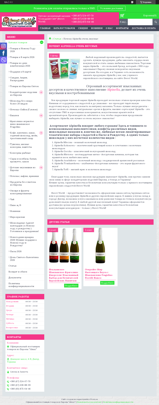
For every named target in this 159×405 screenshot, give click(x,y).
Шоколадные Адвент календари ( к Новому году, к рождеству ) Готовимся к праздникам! (24, 227)
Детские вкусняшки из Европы (22, 169)
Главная (45, 28)
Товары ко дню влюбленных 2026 (20, 64)
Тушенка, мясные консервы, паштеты (21, 145)
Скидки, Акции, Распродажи (19, 79)
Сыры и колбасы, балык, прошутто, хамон (23, 160)
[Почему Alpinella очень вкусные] (64, 68)
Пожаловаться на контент (89, 402)
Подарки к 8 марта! (20, 71)
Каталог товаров (64, 28)
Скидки (83, 28)
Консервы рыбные (20, 152)
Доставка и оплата (144, 28)
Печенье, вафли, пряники (24, 176)
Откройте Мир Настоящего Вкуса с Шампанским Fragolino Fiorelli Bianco (98, 273)
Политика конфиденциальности (21, 285)
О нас (109, 28)
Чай (12, 199)
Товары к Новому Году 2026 (22, 50)
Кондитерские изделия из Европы (23, 93)
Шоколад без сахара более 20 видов (21, 102)
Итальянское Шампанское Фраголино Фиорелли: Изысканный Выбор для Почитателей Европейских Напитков (63, 275)
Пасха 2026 (16, 251)
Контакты (122, 28)
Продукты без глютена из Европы (23, 183)
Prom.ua (94, 399)
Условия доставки (111, 8)
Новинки (96, 28)
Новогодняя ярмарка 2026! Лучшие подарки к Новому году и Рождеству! (23, 241)
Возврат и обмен (18, 271)
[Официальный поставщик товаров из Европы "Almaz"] (19, 21)
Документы (15, 277)
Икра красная (17, 217)
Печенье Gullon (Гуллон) (24, 109)
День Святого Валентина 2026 (24, 258)
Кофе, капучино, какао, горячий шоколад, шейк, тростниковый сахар (24, 135)
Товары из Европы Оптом (24, 86)
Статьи (57, 38)
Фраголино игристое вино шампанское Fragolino (22, 124)
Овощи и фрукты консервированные (21, 192)
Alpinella (113, 89)
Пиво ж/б (15, 205)
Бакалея (14, 115)
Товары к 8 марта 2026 (22, 57)
